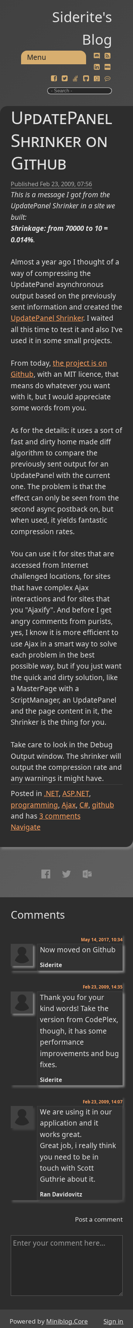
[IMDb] (107, 67)
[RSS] (107, 56)
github (103, 805)
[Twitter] (64, 79)
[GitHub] (86, 79)
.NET (51, 793)
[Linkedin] (96, 67)
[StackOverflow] (75, 79)
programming (34, 805)
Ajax (69, 805)
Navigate (26, 827)
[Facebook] (54, 79)
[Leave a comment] (107, 79)
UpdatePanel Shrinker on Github (61, 140)
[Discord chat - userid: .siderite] (97, 56)
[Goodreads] (96, 79)
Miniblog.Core (67, 1321)
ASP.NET (75, 793)
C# (83, 805)
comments (60, 816)
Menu (36, 57)
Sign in (113, 1321)
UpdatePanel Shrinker (47, 318)
